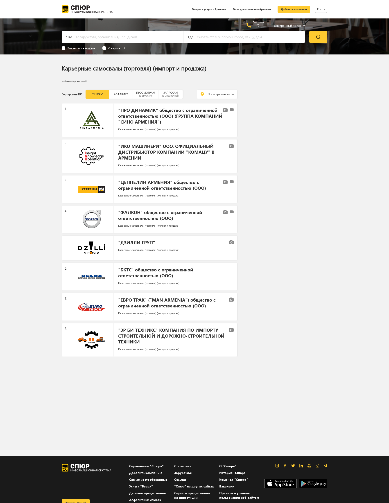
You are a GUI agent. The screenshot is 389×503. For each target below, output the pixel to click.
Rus (319, 9)
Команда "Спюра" (233, 479)
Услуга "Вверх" (141, 486)
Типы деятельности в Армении (252, 9)
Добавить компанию (294, 9)
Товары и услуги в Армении (209, 9)
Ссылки (180, 479)
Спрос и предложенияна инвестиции (192, 495)
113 (256, 26)
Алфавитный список (145, 500)
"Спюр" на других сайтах (194, 486)
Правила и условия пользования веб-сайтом (239, 495)
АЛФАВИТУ (121, 94)
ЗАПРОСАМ (170, 94)
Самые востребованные (148, 479)
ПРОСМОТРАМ (145, 94)
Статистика (182, 466)
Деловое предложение (147, 493)
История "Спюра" (233, 473)
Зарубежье (183, 473)
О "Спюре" (227, 466)
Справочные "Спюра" (146, 466)
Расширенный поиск (287, 25)
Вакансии (226, 486)
